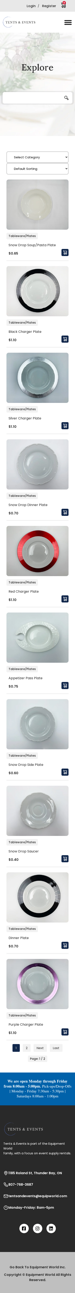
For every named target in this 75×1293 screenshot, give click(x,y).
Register (49, 6)
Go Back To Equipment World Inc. (38, 1267)
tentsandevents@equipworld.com (37, 1196)
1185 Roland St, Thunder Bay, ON (35, 1173)
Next (40, 1048)
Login (31, 6)
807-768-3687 (20, 1184)
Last (56, 1048)
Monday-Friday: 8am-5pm (31, 1207)
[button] (22, 22)
